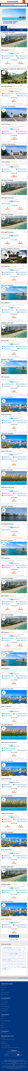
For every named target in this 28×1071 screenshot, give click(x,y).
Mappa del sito (4, 1043)
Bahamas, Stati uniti (9, 32)
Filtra (8, 30)
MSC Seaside (4, 1004)
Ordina (21, 30)
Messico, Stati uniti (7, 470)
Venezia (2, 1023)
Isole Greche (4, 987)
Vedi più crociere (14, 936)
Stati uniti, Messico (7, 724)
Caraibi (2, 990)
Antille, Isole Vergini (9, 106)
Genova (2, 1018)
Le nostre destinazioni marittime (12, 978)
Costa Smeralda (4, 1002)
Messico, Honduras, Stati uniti (10, 248)
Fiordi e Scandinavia (5, 992)
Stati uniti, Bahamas (7, 180)
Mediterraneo (4, 985)
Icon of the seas (4, 1008)
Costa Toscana (4, 1011)
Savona (2, 1016)
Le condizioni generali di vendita (8, 1039)
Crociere (2, 978)
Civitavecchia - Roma (5, 1020)
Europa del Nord (4, 994)
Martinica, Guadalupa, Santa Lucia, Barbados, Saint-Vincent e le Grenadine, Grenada (15, 68)
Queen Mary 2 (4, 999)
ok (21, 1055)
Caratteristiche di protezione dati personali (10, 1047)
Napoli (2, 1025)
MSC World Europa (5, 1006)
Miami (2, 1027)
